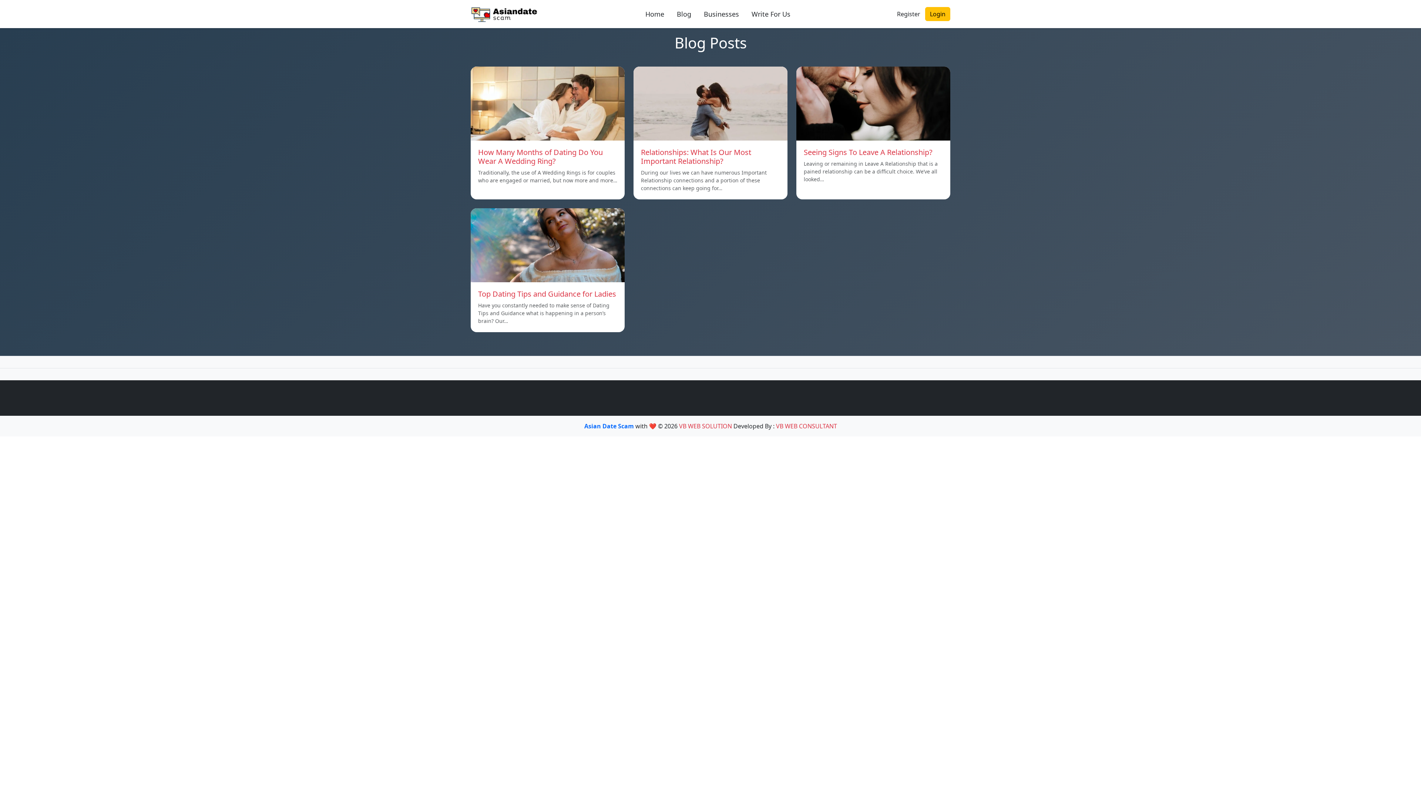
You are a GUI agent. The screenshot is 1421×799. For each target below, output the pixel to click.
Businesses (721, 14)
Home (654, 14)
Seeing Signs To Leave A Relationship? (868, 152)
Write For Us (771, 14)
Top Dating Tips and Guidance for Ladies (547, 294)
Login (937, 14)
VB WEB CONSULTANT (806, 426)
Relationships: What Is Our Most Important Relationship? (696, 156)
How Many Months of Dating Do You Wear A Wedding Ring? (540, 156)
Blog (684, 14)
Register (908, 14)
